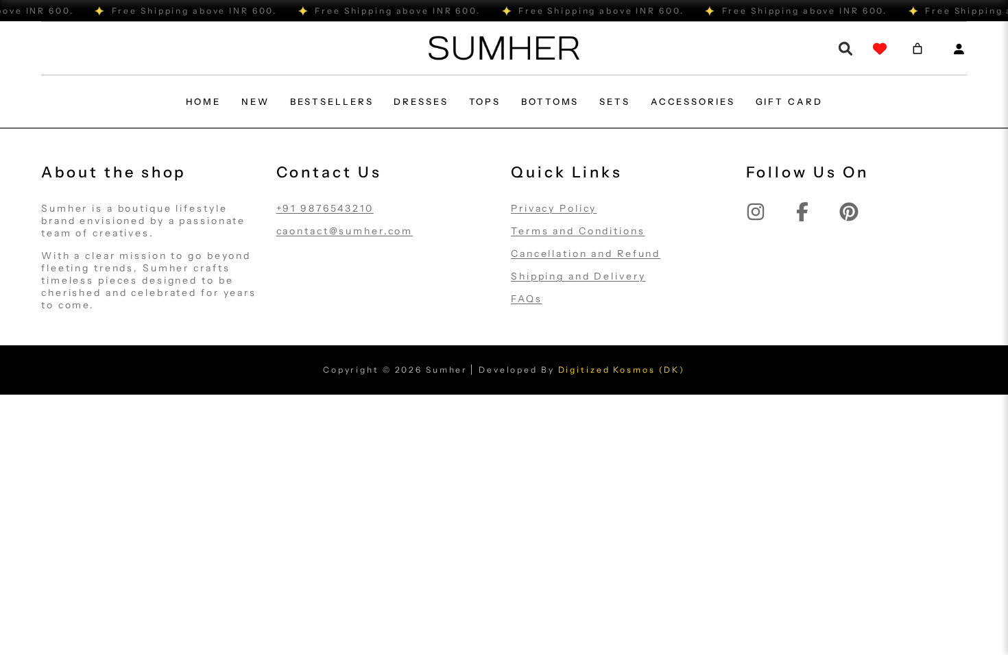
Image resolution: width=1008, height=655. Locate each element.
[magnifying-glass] (845, 48)
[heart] (879, 48)
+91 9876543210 (325, 208)
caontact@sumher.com (344, 231)
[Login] (958, 48)
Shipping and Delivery (578, 276)
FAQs (526, 299)
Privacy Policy (554, 208)
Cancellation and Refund (585, 253)
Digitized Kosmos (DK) (621, 369)
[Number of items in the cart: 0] (917, 48)
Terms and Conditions (578, 231)
